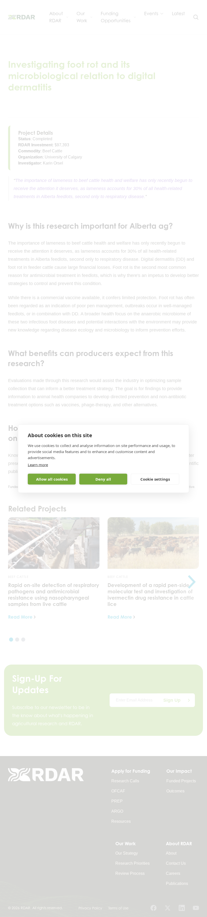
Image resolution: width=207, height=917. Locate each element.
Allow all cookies (52, 479)
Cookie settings (155, 479)
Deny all (103, 479)
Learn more (38, 464)
